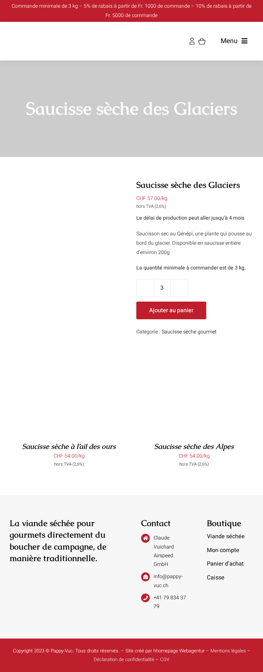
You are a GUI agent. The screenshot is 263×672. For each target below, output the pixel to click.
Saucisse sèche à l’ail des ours (69, 446)
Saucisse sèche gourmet (189, 332)
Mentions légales (228, 650)
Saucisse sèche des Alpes (194, 446)
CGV (164, 659)
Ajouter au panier (171, 310)
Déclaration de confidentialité (124, 659)
